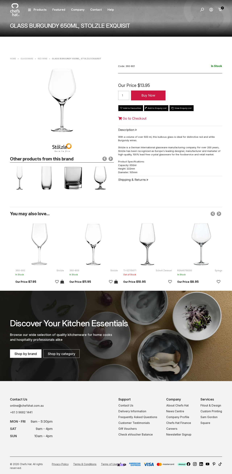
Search (202, 9)
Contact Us (125, 405)
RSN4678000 (184, 270)
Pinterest (214, 464)
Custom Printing (211, 411)
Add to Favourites (132, 108)
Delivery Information (132, 411)
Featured (58, 9)
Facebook (188, 464)
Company (77, 9)
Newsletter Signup (178, 434)
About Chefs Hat (177, 405)
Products (40, 9)
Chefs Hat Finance (178, 423)
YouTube (207, 464)
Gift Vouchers (127, 428)
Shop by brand (25, 354)
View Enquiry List (183, 108)
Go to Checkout (134, 118)
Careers (171, 428)
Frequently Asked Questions (137, 417)
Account (211, 9)
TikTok (220, 464)
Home (13, 58)
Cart (220, 9)
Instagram (195, 464)
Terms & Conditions (84, 464)
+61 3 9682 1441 (21, 412)
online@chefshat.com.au (27, 405)
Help (110, 9)
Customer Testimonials (134, 423)
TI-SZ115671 (129, 270)
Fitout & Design (210, 405)
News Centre (175, 411)
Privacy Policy (60, 464)
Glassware (26, 58)
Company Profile (177, 417)
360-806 (74, 270)
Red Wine (42, 58)
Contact (96, 9)
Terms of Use (109, 464)
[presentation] (104, 159)
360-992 (20, 270)
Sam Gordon (209, 417)
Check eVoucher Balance (135, 434)
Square (205, 423)
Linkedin (201, 464)
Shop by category (61, 354)
